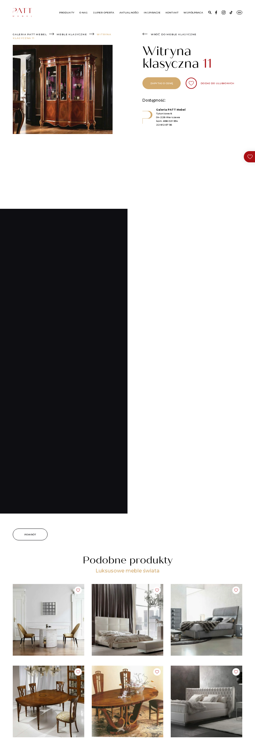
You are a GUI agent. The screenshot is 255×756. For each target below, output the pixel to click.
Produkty (66, 12)
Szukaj (210, 12)
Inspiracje (152, 12)
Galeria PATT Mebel (30, 34)
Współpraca (193, 12)
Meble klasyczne (72, 34)
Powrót (30, 534)
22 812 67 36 (164, 124)
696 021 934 (170, 120)
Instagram (223, 12)
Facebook (216, 12)
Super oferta (103, 12)
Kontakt (171, 12)
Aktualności (129, 12)
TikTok (231, 12)
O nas (83, 12)
